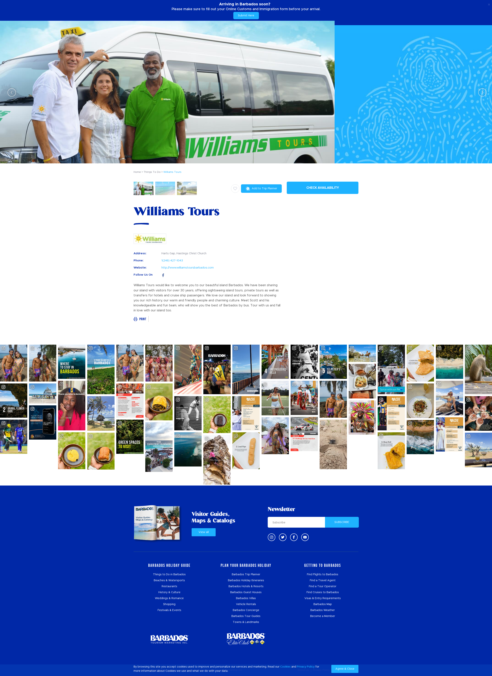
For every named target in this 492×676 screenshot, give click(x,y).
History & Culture (169, 592)
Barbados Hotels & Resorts (246, 586)
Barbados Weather (322, 610)
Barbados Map (322, 604)
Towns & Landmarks (246, 622)
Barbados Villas (246, 598)
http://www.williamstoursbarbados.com (187, 267)
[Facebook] (163, 275)
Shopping (169, 604)
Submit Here (246, 15)
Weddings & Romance (169, 598)
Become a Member (322, 616)
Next (481, 92)
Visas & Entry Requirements (322, 598)
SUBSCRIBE (341, 522)
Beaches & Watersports (169, 580)
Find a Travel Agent (323, 580)
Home (137, 172)
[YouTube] (305, 537)
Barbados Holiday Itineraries (246, 580)
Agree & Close (344, 669)
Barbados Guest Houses (246, 592)
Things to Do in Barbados (169, 574)
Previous (10, 92)
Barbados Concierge (246, 610)
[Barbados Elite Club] (246, 639)
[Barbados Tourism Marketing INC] (169, 639)
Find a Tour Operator (322, 586)
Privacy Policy (306, 666)
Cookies (285, 666)
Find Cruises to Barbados (323, 592)
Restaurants (169, 586)
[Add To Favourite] (235, 188)
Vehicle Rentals (246, 604)
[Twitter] (283, 537)
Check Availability (322, 187)
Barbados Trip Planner (246, 574)
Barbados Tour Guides (245, 616)
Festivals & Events (169, 610)
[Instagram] (271, 537)
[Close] (489, 4)
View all (204, 532)
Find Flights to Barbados (322, 574)
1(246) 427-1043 (172, 260)
